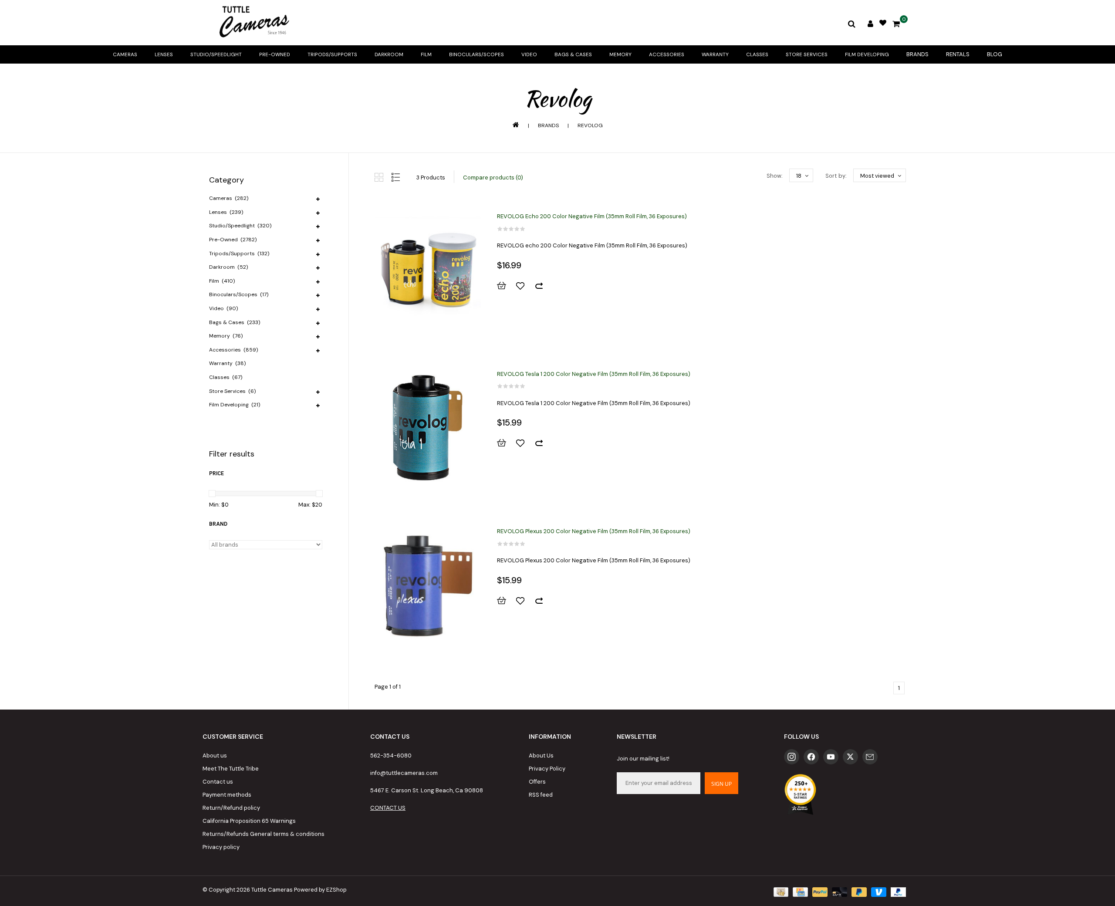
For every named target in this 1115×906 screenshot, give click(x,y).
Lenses (164, 54)
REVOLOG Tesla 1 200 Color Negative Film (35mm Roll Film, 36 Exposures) (593, 374)
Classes (757, 54)
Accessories (666, 54)
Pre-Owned (274, 54)
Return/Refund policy (231, 807)
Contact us (218, 781)
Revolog (590, 125)
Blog (994, 54)
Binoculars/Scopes (476, 54)
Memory (620, 54)
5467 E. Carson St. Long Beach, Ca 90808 (426, 790)
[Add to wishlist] (524, 286)
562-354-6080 (391, 755)
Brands (917, 54)
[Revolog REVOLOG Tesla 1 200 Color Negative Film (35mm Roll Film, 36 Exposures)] (428, 428)
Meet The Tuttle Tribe (231, 768)
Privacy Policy (547, 768)
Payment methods (227, 794)
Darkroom (389, 54)
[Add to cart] (505, 286)
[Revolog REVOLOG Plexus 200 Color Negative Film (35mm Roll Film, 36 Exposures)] (428, 585)
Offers (537, 781)
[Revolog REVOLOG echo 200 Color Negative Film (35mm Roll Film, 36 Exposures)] (428, 270)
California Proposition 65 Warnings (249, 821)
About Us (541, 755)
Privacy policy (221, 847)
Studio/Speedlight (216, 54)
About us (215, 755)
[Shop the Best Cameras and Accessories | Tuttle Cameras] (252, 22)
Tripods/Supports (332, 54)
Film (426, 54)
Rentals (958, 54)
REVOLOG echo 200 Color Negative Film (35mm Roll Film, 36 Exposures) (592, 216)
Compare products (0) (493, 177)
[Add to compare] (543, 286)
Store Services (807, 54)
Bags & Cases (573, 54)
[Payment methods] (780, 892)
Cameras (125, 54)
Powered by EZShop (320, 889)
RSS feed (541, 794)
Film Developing (867, 54)
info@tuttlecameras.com (404, 773)
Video (529, 54)
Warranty (715, 54)
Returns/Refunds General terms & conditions (263, 834)
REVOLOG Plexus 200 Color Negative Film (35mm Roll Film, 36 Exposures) (593, 531)
